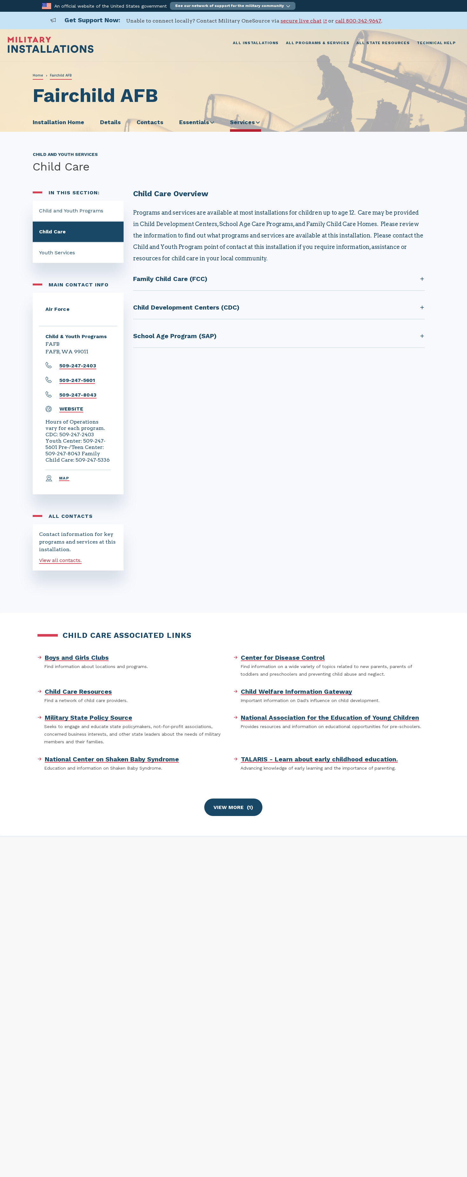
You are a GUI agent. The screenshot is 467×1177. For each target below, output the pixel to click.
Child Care (52, 232)
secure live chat (301, 21)
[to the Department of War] (46, 5)
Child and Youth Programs (71, 211)
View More (233, 807)
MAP (64, 478)
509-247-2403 (77, 366)
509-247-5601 (77, 380)
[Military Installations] (51, 51)
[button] (232, 6)
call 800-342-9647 (358, 21)
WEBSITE (71, 409)
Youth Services (57, 253)
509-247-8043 (78, 395)
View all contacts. (60, 560)
